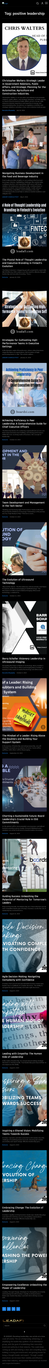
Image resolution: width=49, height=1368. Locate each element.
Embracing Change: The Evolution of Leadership (22, 1209)
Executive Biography (8, 110)
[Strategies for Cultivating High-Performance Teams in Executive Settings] (24, 309)
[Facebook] (24, 1332)
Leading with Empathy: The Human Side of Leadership (22, 1055)
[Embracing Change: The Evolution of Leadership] (24, 1176)
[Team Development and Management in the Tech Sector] (24, 471)
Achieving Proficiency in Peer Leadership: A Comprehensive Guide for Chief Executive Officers (24, 424)
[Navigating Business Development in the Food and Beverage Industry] (24, 142)
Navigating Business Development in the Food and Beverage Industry (22, 175)
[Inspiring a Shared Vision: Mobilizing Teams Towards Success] (24, 1099)
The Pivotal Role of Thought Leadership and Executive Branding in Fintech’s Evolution (24, 263)
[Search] (44, 1325)
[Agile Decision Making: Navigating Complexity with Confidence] (24, 945)
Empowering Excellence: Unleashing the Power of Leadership (24, 1286)
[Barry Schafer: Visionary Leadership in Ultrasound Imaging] (24, 627)
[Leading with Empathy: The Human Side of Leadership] (24, 1022)
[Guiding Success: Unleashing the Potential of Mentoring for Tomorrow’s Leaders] (24, 865)
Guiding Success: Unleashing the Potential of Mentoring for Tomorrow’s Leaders (24, 900)
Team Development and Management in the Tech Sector (23, 504)
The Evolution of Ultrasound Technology (18, 581)
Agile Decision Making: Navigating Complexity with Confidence (21, 978)
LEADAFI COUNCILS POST (10, 197)
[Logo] (5, 3)
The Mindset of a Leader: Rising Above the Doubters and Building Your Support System (23, 739)
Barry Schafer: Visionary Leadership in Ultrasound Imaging (23, 660)
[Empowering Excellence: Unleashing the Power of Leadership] (24, 1253)
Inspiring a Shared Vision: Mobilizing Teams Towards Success (22, 1132)
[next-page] (18, 1309)
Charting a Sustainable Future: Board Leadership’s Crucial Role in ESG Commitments (23, 819)
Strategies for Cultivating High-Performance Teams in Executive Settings (20, 343)
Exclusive (5, 277)
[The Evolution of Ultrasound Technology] (24, 548)
